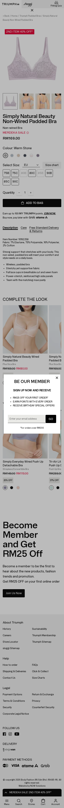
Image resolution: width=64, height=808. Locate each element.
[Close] (56, 377)
